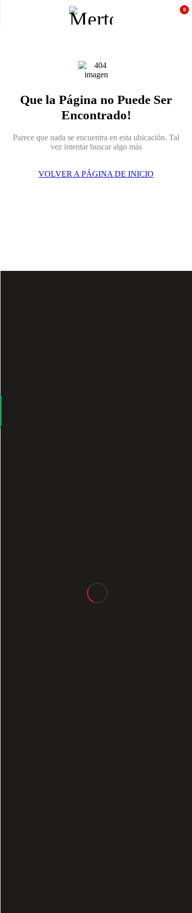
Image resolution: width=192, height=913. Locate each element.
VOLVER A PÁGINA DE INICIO (96, 173)
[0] (177, 15)
